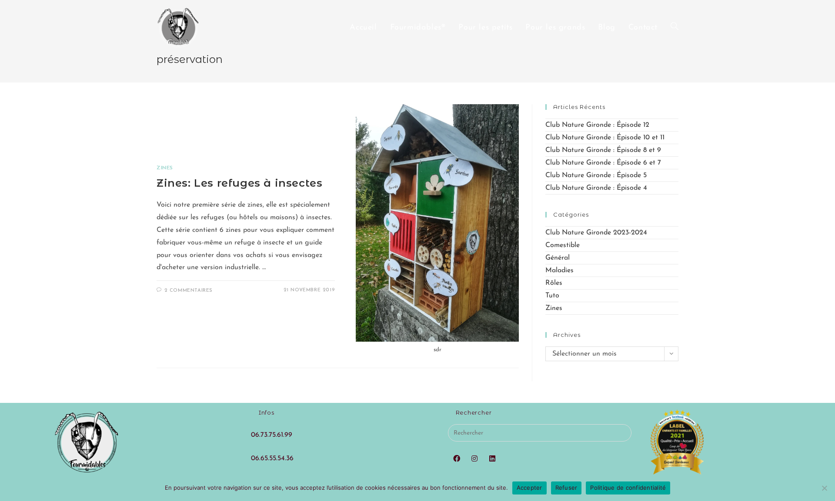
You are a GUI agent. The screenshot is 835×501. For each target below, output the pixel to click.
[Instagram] (474, 459)
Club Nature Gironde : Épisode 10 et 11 (605, 137)
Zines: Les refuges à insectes (239, 183)
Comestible (562, 245)
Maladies (559, 270)
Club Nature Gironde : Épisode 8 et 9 (603, 150)
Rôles (553, 283)
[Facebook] (456, 459)
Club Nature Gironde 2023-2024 (596, 232)
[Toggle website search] (674, 28)
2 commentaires (188, 290)
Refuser (566, 487)
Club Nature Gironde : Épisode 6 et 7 (603, 162)
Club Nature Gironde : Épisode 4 (596, 188)
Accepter (529, 487)
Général (557, 257)
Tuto (552, 295)
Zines (165, 168)
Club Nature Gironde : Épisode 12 (597, 125)
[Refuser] (824, 488)
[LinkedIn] (492, 459)
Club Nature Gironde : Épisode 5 (596, 175)
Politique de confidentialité (628, 487)
